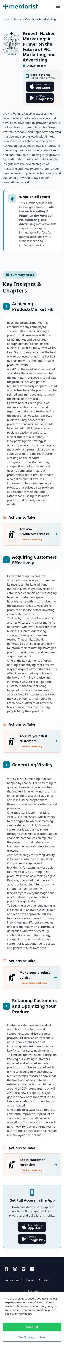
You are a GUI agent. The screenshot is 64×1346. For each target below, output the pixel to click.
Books (17, 19)
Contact (44, 1280)
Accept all (32, 1327)
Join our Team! (12, 1280)
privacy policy (23, 1313)
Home (6, 19)
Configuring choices (32, 1337)
